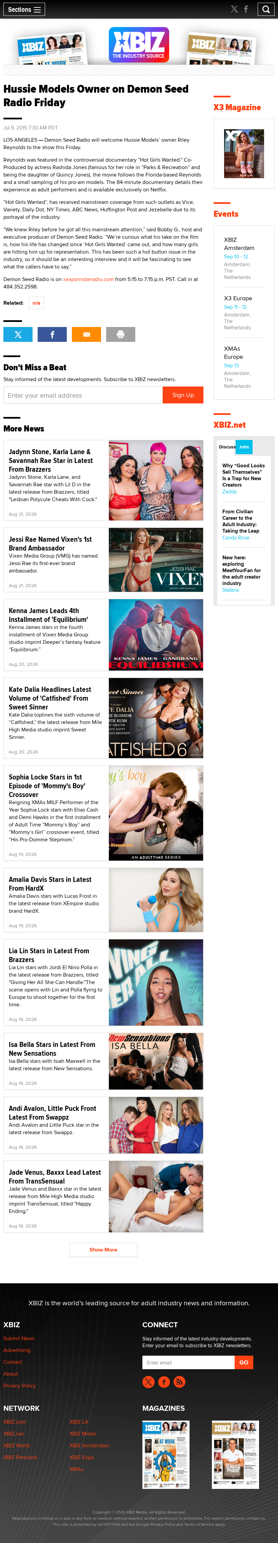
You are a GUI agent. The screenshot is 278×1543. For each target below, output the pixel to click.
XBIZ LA (79, 1422)
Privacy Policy (19, 1385)
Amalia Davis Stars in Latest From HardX (50, 883)
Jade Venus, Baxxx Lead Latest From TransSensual (55, 1176)
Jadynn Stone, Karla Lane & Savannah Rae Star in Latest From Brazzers (51, 460)
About (10, 1374)
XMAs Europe (233, 352)
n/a (36, 303)
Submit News (19, 1338)
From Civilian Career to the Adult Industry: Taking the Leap (240, 521)
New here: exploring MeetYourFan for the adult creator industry (241, 570)
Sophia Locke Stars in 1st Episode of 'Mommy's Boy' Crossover (47, 785)
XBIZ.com (14, 1422)
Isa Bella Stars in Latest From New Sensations (52, 1048)
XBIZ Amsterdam (239, 243)
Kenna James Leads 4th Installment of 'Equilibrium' (48, 615)
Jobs (244, 446)
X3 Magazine (237, 107)
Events (226, 213)
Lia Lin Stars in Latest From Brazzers (49, 955)
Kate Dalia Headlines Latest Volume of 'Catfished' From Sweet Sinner (50, 698)
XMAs (76, 1469)
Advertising (17, 1350)
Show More (103, 1250)
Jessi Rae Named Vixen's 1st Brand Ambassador (50, 543)
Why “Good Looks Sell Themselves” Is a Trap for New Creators (243, 475)
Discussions (226, 446)
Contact (12, 1362)
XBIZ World (16, 1445)
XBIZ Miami (83, 1433)
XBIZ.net (230, 424)
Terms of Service (199, 1524)
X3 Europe (238, 298)
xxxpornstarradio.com (88, 279)
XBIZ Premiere (20, 1457)
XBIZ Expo (82, 1457)
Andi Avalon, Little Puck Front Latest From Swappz (52, 1112)
